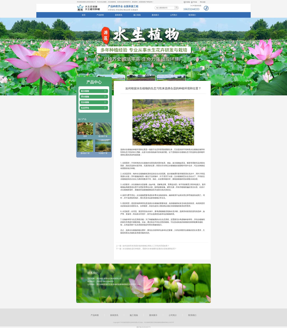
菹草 (85, 136)
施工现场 (134, 315)
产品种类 (95, 315)
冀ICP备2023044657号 (144, 327)
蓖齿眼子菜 (102, 136)
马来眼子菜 (102, 153)
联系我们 (192, 315)
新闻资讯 (136, 78)
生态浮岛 (85, 108)
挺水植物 (85, 91)
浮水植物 (85, 97)
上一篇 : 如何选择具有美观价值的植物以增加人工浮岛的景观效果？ (142, 245)
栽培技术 (144, 78)
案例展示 (153, 315)
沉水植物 (85, 102)
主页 (129, 78)
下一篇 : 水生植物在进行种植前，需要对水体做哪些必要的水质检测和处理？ (146, 248)
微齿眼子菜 (85, 153)
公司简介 (173, 315)
